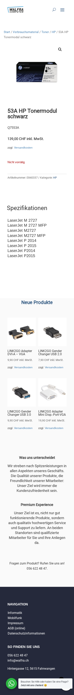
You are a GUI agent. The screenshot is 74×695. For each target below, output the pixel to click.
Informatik (15, 613)
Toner (45, 32)
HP (54, 32)
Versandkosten (23, 147)
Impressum (15, 623)
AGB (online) (16, 628)
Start (7, 32)
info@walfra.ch (18, 660)
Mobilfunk (15, 618)
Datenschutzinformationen (26, 633)
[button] (60, 49)
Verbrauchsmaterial (26, 32)
